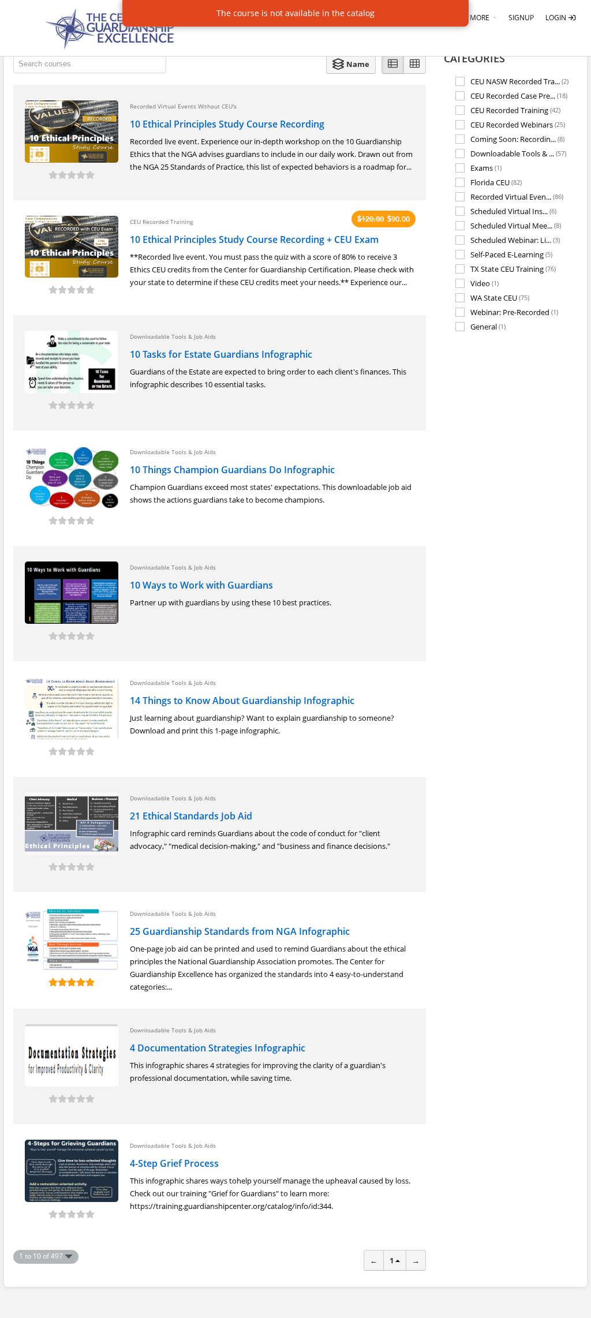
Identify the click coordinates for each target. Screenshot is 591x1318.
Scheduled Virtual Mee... (515, 225)
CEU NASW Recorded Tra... (519, 81)
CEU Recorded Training (515, 110)
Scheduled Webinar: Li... (515, 240)
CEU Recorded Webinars (517, 124)
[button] (351, 64)
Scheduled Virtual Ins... (513, 211)
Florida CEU (496, 182)
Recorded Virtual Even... (516, 196)
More (480, 18)
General (488, 326)
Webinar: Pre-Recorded (514, 312)
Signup (521, 18)
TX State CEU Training (513, 269)
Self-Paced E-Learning (511, 254)
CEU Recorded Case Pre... (518, 95)
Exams (486, 168)
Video (484, 283)
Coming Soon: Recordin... (517, 139)
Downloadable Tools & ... (518, 153)
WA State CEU (499, 297)
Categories (474, 58)
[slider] (71, 174)
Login (556, 18)
